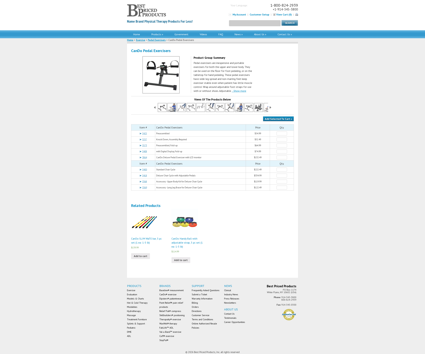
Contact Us (229, 313)
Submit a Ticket (199, 294)
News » (238, 34)
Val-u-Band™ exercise (170, 331)
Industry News (231, 294)
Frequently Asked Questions (205, 290)
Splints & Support (136, 323)
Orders (195, 306)
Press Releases (231, 298)
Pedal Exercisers (157, 40)
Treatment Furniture (137, 319)
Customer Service (200, 315)
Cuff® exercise (166, 336)
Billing (195, 302)
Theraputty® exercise (170, 319)
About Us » (260, 34)
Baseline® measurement (171, 290)
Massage (131, 315)
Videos (203, 34)
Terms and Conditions (202, 319)
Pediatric (131, 327)
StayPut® (163, 340)
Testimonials (230, 317)
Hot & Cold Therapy (137, 302)
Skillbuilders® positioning (172, 315)
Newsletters (230, 302)
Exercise (140, 40)
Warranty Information (202, 298)
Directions (197, 311)
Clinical (227, 290)
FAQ (220, 34)
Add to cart (140, 256)
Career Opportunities (234, 322)
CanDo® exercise (167, 294)
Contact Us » (285, 34)
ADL (129, 336)
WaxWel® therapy (168, 323)
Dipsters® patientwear (170, 298)
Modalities (132, 306)
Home (136, 34)
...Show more (239, 90)
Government (181, 34)
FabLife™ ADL (166, 327)
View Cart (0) (284, 14)
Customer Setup (259, 14)
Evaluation (132, 294)
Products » (157, 34)
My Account (239, 14)
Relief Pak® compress (170, 311)
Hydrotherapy (134, 311)
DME (129, 331)
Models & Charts (135, 298)
